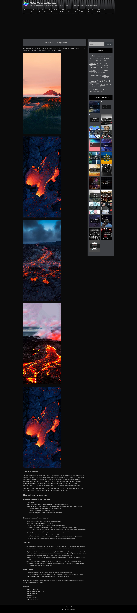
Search (90, 41)
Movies (101, 10)
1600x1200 (26, 489)
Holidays (88, 10)
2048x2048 (26, 491)
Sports (47, 12)
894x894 (78, 481)
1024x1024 (47, 483)
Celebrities (65, 10)
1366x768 (41, 487)
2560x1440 (34, 491)
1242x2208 (47, 485)
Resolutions (92, 12)
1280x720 (61, 485)
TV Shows (64, 12)
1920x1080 (41, 489)
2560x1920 (56, 491)
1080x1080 (54, 483)
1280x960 (81, 485)
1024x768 (40, 483)
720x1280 (59, 481)
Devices (84, 12)
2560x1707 (49, 491)
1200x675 (33, 485)
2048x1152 (71, 489)
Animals (31, 10)
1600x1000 (68, 487)
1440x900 (47, 487)
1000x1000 (32, 483)
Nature (107, 10)
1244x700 (54, 485)
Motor (94, 10)
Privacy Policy (64, 607)
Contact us (74, 607)
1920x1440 (64, 489)
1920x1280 (56, 489)
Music (77, 12)
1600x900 (62, 487)
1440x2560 (54, 487)
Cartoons (57, 10)
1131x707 (69, 483)
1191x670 (26, 485)
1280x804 (74, 485)
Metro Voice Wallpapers (43, 3)
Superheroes (55, 12)
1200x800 (40, 485)
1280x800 (68, 485)
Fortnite (71, 12)
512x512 (46, 481)
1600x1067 (76, 487)
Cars (50, 10)
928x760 (26, 483)
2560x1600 (41, 491)
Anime (38, 10)
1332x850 (34, 487)
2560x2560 (64, 491)
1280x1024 (26, 487)
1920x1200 (49, 489)
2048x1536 (79, 489)
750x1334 (66, 481)
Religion (34, 12)
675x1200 (53, 481)
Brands (45, 10)
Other (99, 12)
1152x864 (76, 483)
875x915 (72, 481)
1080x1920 (62, 483)
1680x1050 (34, 489)
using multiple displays (33, 576)
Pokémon (27, 12)
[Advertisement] (68, 26)
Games (72, 10)
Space (41, 12)
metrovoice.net (67, 610)
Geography (80, 10)
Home (25, 10)
